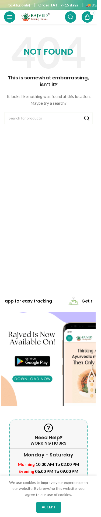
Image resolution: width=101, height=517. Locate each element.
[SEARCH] (87, 118)
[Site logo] (35, 16)
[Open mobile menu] (9, 17)
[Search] (70, 17)
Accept (48, 507)
